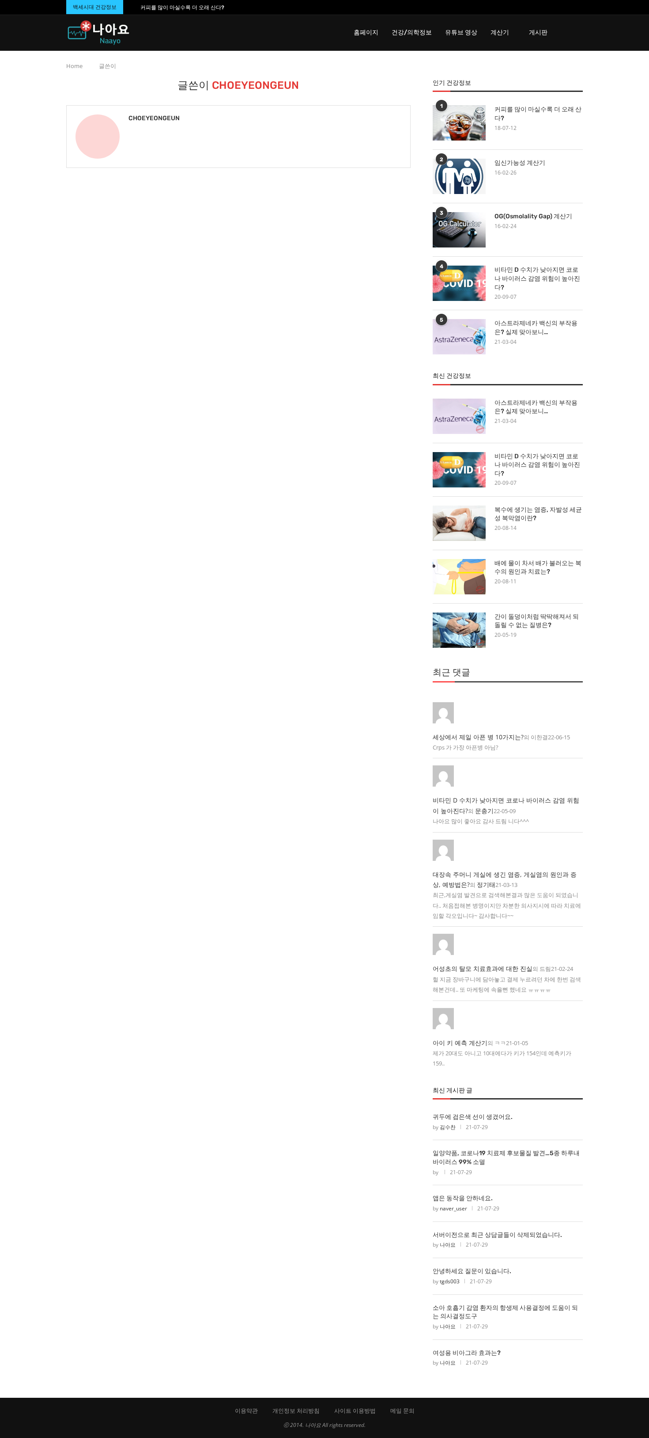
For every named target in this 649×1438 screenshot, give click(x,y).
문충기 (484, 810)
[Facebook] (563, 7)
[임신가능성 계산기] (459, 176)
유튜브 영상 (461, 32)
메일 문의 (402, 1411)
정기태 (486, 884)
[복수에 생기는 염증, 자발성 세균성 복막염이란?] (459, 523)
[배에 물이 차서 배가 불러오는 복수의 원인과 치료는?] (459, 576)
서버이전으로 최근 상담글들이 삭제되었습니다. (497, 1235)
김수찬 (448, 1127)
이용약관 (246, 1411)
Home (74, 66)
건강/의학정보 (412, 32)
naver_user (453, 1208)
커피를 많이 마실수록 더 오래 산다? (182, 7)
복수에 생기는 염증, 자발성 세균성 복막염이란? (538, 514)
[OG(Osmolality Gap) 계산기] (459, 229)
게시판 (538, 32)
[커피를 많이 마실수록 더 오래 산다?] (459, 123)
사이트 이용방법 (355, 1411)
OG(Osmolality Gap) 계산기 (533, 216)
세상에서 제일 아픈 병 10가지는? (478, 737)
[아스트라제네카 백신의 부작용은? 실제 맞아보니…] (459, 336)
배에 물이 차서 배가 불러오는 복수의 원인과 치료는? (537, 567)
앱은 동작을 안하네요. (463, 1198)
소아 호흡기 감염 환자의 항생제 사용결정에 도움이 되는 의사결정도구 (505, 1312)
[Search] (578, 32)
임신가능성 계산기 (519, 163)
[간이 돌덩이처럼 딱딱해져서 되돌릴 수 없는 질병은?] (459, 630)
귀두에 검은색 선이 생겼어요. (473, 1117)
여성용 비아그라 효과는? (467, 1353)
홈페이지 (366, 32)
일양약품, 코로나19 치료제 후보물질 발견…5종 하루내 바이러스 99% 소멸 (506, 1157)
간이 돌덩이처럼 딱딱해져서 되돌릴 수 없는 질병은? (536, 621)
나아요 (448, 1244)
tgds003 (450, 1281)
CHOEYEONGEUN (154, 118)
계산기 (500, 32)
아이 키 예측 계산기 (460, 1043)
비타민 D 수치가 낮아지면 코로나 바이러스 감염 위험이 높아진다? (537, 278)
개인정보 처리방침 (296, 1411)
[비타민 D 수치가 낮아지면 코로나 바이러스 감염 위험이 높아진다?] (459, 283)
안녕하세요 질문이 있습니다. (472, 1271)
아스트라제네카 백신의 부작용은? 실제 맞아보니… (535, 328)
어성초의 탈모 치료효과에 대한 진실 (482, 968)
